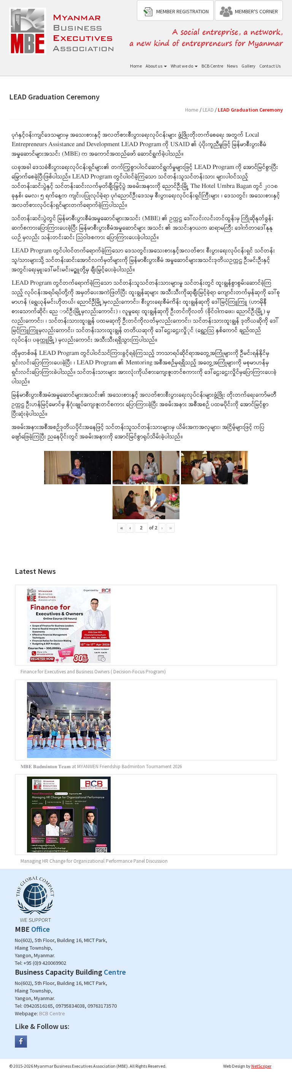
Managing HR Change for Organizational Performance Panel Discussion (94, 861)
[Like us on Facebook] (21, 1040)
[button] (175, 10)
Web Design (234, 1066)
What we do (182, 66)
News (232, 66)
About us (154, 66)
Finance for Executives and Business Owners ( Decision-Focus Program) (93, 671)
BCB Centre (212, 66)
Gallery (248, 66)
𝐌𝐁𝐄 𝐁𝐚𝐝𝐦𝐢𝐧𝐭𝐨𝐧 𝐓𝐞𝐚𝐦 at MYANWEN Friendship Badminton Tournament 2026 (101, 766)
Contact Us (270, 66)
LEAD (208, 109)
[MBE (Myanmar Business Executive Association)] (62, 30)
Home (136, 66)
